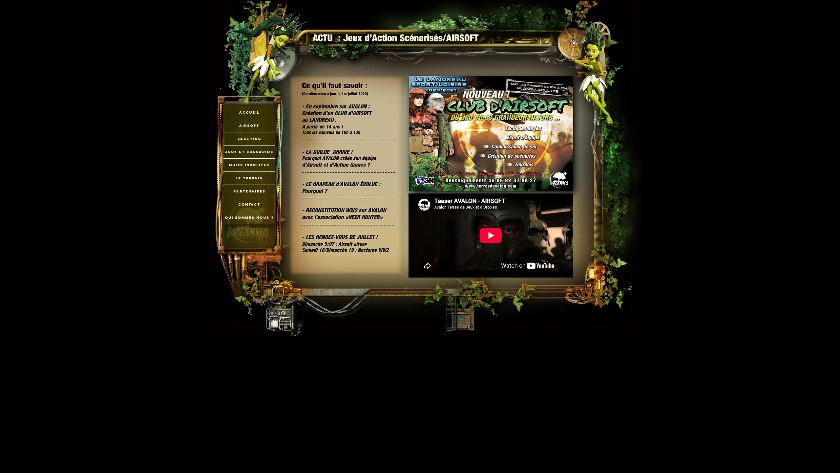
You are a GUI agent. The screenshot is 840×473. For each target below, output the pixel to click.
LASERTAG (249, 139)
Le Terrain (249, 178)
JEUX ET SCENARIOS (249, 152)
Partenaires (249, 191)
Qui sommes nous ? (249, 217)
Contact (249, 204)
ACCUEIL (249, 112)
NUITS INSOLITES (249, 165)
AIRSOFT (249, 126)
